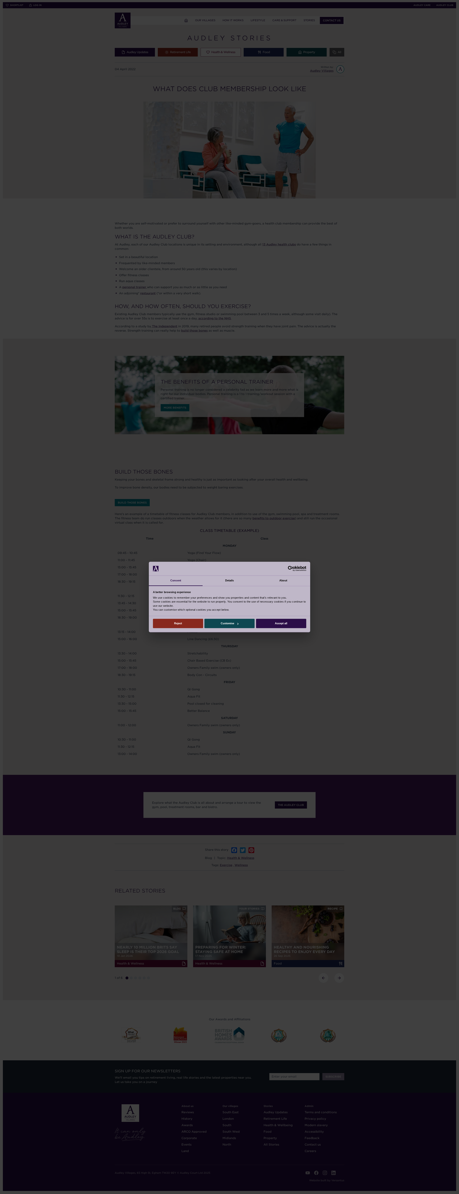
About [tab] (283, 580)
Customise (227, 623)
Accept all (281, 623)
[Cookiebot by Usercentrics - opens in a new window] (290, 568)
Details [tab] (229, 580)
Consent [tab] (175, 580)
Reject (178, 623)
